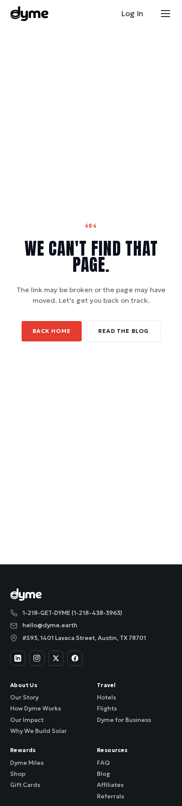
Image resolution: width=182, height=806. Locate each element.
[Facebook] (75, 658)
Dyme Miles (27, 763)
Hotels (106, 697)
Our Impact (27, 720)
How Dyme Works (35, 708)
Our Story (24, 697)
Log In (132, 13)
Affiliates (110, 785)
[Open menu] (165, 13)
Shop (17, 774)
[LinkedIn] (17, 658)
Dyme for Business (124, 720)
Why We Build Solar (38, 731)
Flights (107, 708)
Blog (103, 774)
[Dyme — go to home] (29, 13)
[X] (55, 658)
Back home (52, 331)
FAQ (103, 763)
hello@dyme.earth (49, 625)
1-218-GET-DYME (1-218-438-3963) (72, 613)
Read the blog (123, 331)
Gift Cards (25, 785)
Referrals (110, 796)
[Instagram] (36, 658)
